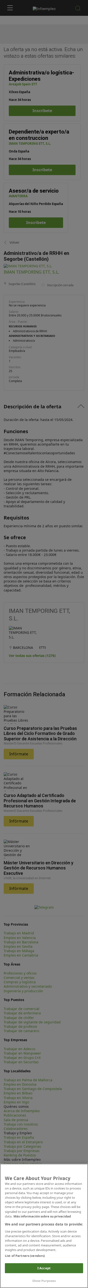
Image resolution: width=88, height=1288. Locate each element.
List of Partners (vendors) (25, 1255)
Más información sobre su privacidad (42, 1216)
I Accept (44, 1268)
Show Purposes (44, 1281)
